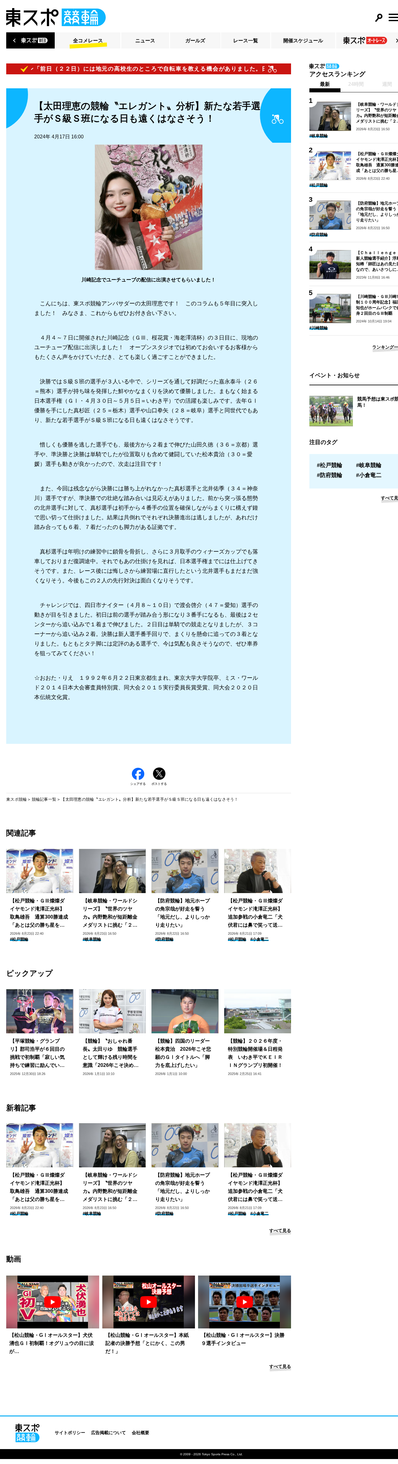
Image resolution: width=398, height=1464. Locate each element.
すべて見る (280, 1230)
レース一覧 (245, 40)
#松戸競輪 (19, 939)
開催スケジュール (303, 40)
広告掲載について (108, 1432)
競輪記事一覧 (44, 799)
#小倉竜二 (259, 939)
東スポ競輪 (16, 799)
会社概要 (140, 1432)
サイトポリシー (70, 1432)
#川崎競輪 (318, 328)
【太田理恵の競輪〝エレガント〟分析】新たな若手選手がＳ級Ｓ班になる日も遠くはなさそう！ (149, 799)
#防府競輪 (164, 939)
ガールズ (195, 40)
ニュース (145, 40)
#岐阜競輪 (92, 939)
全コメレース (88, 40)
